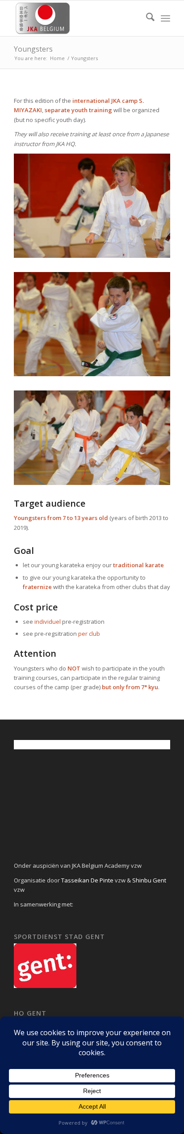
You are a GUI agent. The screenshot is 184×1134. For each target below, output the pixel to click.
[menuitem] (146, 18)
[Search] (146, 18)
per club (89, 634)
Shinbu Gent (149, 880)
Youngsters (33, 49)
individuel (47, 622)
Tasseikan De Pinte (86, 880)
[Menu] (165, 18)
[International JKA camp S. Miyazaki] (76, 18)
